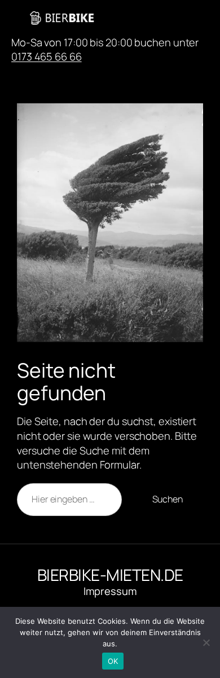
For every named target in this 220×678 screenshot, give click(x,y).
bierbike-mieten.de (151, 18)
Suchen (167, 499)
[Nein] (206, 642)
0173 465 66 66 (46, 56)
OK (113, 661)
